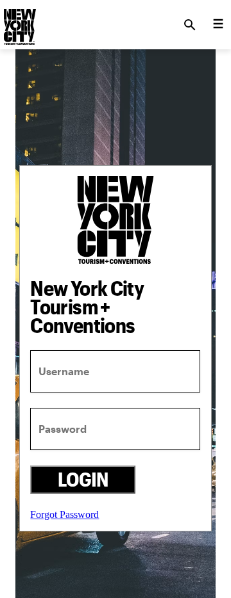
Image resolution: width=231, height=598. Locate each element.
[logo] (18, 21)
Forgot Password (64, 514)
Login (83, 479)
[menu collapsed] (218, 25)
